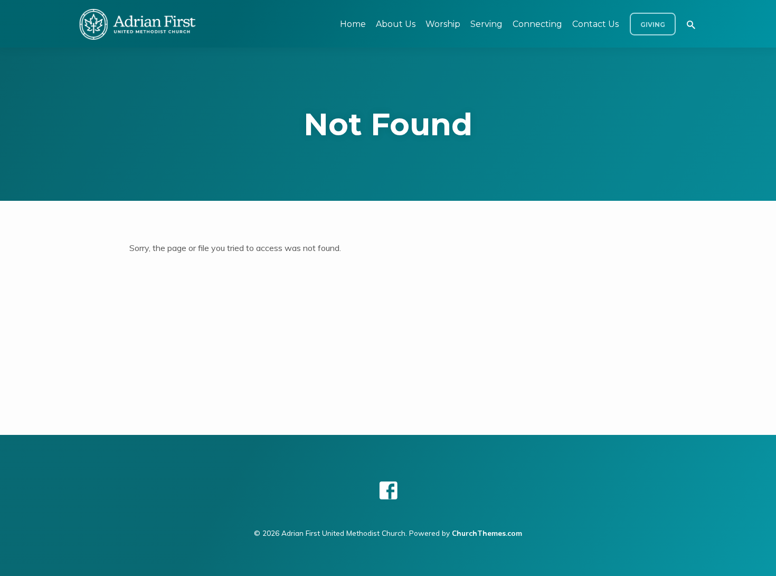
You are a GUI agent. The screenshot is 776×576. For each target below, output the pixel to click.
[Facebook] (388, 490)
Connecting (537, 24)
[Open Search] (691, 24)
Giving (652, 25)
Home (353, 24)
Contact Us (595, 24)
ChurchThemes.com (487, 532)
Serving (486, 24)
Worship (442, 24)
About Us (395, 24)
